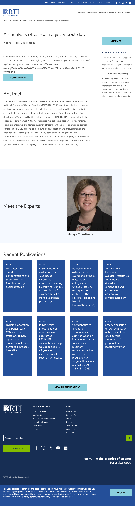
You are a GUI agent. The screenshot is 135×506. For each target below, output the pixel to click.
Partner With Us (96, 2)
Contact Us (71, 433)
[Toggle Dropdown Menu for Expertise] (107, 12)
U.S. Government (40, 411)
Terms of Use (71, 426)
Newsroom (61, 2)
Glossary (69, 422)
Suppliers (37, 429)
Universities (38, 426)
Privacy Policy (71, 411)
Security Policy (72, 415)
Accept (124, 492)
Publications (83, 2)
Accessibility (71, 429)
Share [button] (114, 41)
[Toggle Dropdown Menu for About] (122, 12)
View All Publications (67, 387)
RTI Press (71, 2)
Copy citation (18, 78)
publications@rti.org (117, 73)
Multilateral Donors (40, 422)
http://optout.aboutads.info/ (37, 496)
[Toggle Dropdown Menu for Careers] (131, 12)
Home (6, 21)
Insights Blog (50, 2)
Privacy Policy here (60, 494)
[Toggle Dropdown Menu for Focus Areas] (97, 12)
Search (107, 3)
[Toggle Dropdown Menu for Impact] (115, 12)
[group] (91, 206)
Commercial (38, 415)
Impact (15, 21)
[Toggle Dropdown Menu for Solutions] (86, 12)
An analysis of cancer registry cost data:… (54, 21)
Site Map (69, 418)
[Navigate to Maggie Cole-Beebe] (90, 203)
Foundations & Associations (44, 418)
